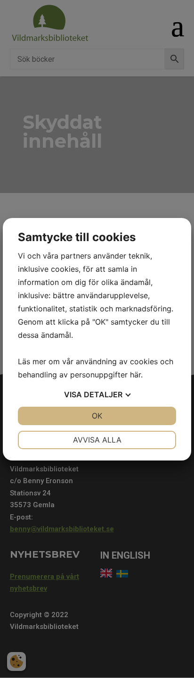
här (135, 374)
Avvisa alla (97, 439)
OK (97, 415)
